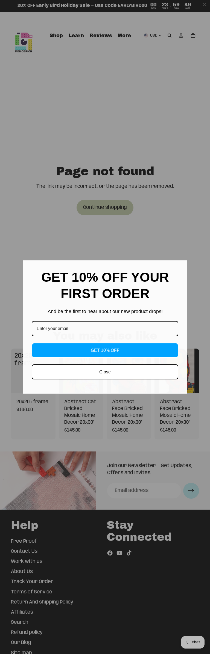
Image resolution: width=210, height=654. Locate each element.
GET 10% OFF (105, 350)
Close (105, 372)
